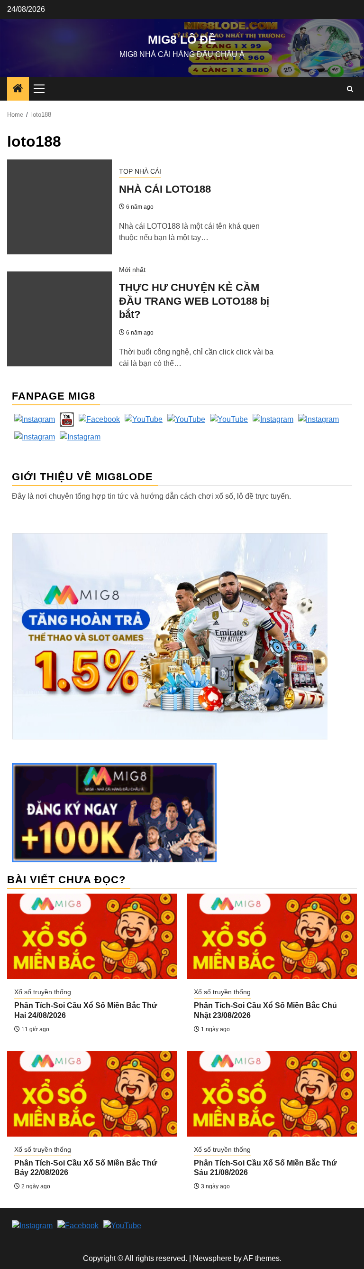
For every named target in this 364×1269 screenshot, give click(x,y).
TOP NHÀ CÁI (140, 171)
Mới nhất (132, 269)
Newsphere (212, 1258)
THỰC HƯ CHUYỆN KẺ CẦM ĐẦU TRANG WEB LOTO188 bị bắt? (194, 300)
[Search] (350, 89)
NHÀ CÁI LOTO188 (165, 189)
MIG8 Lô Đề (182, 39)
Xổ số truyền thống (42, 992)
